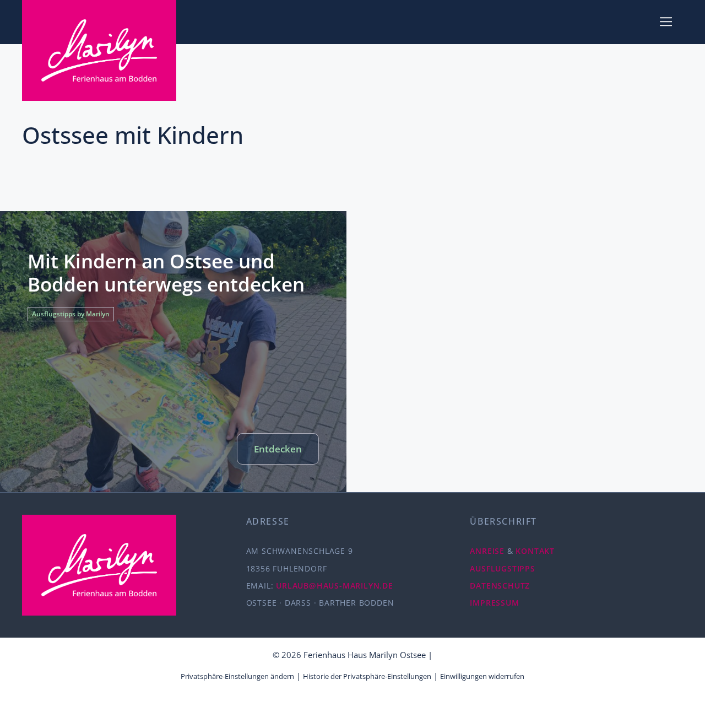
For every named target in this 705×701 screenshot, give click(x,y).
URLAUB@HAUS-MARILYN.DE (334, 585)
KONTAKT (535, 551)
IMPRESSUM (494, 602)
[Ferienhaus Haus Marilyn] (99, 50)
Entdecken (278, 449)
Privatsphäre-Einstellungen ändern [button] (237, 676)
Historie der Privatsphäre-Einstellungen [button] (367, 676)
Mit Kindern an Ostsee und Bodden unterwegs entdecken (166, 272)
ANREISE (487, 551)
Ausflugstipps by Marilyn (71, 314)
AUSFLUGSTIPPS (502, 568)
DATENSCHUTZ (500, 585)
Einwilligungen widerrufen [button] (482, 676)
